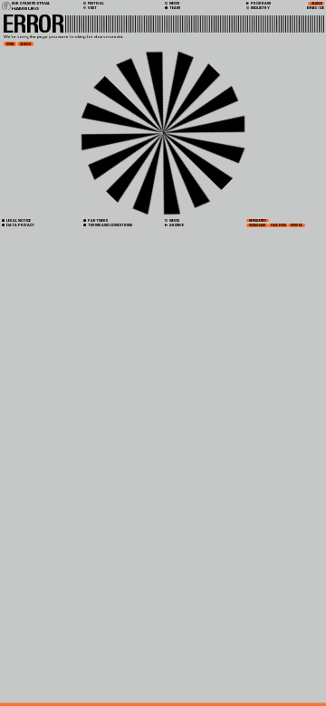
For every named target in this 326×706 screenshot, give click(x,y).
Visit (92, 8)
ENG (312, 8)
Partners (97, 220)
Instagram (257, 225)
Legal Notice (18, 220)
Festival (95, 4)
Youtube (296, 225)
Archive (176, 225)
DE (322, 8)
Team (174, 8)
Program (260, 4)
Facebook (278, 225)
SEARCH (25, 44)
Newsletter (257, 221)
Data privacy (19, 225)
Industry (260, 8)
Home (10, 44)
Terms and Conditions (109, 225)
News (173, 220)
